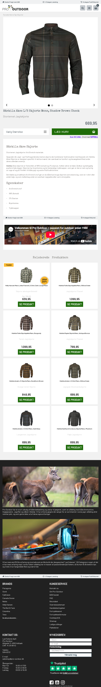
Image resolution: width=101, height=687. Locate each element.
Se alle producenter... (9, 618)
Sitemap (53, 621)
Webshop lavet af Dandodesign (61, 686)
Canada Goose (8, 598)
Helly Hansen (7, 605)
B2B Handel (54, 595)
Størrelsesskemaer (57, 605)
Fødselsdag (55, 647)
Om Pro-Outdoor (56, 591)
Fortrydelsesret (56, 611)
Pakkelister (54, 628)
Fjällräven (6, 595)
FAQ (51, 598)
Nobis (4, 601)
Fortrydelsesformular (58, 614)
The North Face (8, 608)
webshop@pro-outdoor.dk (13, 659)
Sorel (4, 591)
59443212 (6, 652)
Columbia (6, 611)
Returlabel (54, 601)
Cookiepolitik (55, 618)
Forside (6, 15)
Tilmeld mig (70, 654)
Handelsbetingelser (57, 608)
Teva (4, 614)
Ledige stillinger (56, 624)
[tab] (49, 105)
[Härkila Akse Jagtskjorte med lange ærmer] (50, 60)
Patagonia (6, 588)
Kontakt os (54, 588)
